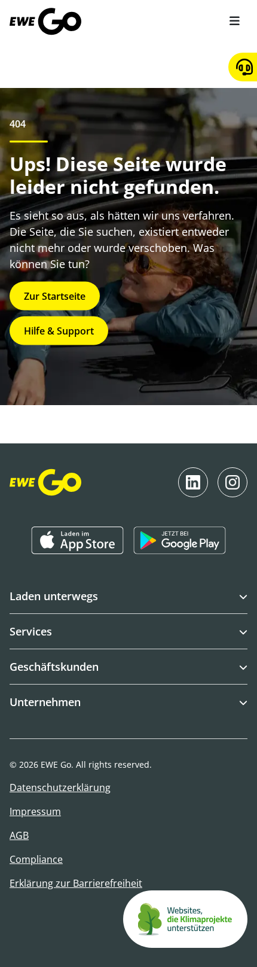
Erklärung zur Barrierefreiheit (76, 883)
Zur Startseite (54, 296)
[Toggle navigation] (234, 21)
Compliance (36, 859)
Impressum (35, 811)
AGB (19, 835)
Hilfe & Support (59, 330)
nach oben (121, 935)
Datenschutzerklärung (60, 787)
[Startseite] (45, 21)
